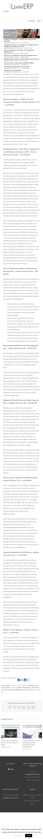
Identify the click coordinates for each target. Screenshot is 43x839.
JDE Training (12, 690)
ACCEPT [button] (28, 835)
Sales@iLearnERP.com (10, 798)
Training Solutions (6, 687)
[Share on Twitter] (22, 680)
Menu (7, 11)
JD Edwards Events (33, 685)
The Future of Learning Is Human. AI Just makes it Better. (9, 742)
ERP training (35, 687)
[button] (2, 736)
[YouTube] (9, 769)
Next (38, 21)
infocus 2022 (4, 690)
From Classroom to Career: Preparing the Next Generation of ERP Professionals (32, 743)
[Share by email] (28, 680)
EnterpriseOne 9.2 (27, 687)
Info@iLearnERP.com (32, 774)
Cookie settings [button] (17, 835)
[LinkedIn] (12, 769)
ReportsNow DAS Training (22, 690)
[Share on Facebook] (19, 680)
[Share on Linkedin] (25, 680)
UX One (32, 690)
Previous (32, 21)
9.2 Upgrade (18, 687)
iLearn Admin (6, 685)
